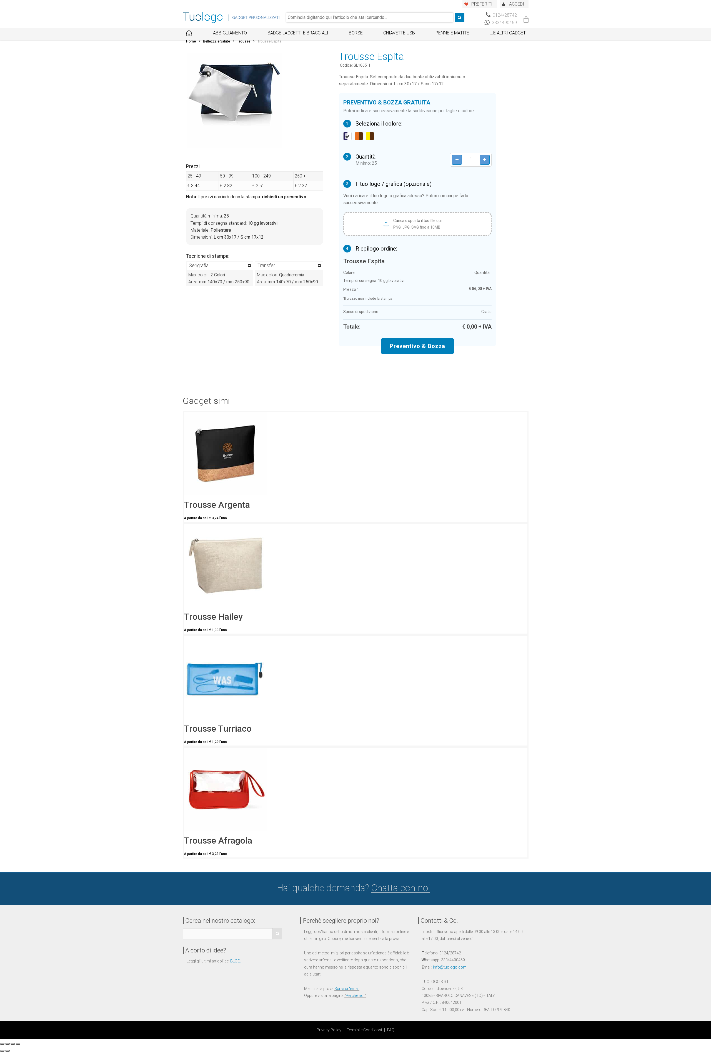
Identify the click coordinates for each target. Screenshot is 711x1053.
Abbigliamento (230, 33)
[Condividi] (7, 1044)
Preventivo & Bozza (417, 346)
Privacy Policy (329, 1030)
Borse (356, 33)
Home (191, 41)
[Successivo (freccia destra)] (7, 1051)
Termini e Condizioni (364, 1030)
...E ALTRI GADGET (508, 33)
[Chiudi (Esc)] (2, 1044)
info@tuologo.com (450, 967)
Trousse (243, 41)
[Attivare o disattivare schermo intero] (13, 1044)
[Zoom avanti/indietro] (18, 1044)
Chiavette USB (399, 33)
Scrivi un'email (346, 988)
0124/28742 (504, 15)
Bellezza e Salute (216, 41)
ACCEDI (516, 4)
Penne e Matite (452, 33)
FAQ (390, 1030)
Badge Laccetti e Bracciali (297, 33)
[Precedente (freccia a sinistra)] (2, 1051)
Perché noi (355, 995)
